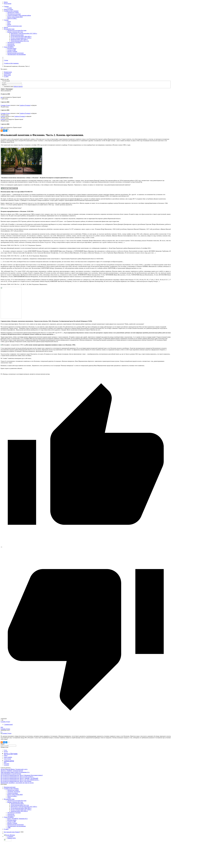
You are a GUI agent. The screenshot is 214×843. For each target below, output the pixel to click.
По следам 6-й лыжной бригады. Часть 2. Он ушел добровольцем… (20, 779)
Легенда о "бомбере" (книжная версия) (12, 770)
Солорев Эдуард (5, 105)
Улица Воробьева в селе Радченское (11, 773)
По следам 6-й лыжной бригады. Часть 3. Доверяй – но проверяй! (19, 778)
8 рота (5, 750)
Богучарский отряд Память (11, 832)
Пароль (4, 84)
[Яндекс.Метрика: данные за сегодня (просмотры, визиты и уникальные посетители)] (9, 835)
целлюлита (6, 765)
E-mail (4, 83)
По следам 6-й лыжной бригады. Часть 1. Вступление (16, 781)
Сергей (3, 116)
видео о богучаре (10, 753)
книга (5, 755)
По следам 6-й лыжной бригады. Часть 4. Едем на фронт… (17, 776)
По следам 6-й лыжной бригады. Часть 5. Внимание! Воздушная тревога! (22, 775)
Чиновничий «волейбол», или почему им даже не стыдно (17, 782)
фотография (6, 763)
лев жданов (7, 759)
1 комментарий (8, 724)
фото (5, 762)
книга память (8, 757)
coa (2, 97)
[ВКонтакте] (4, 131)
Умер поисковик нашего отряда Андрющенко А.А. (15, 772)
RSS (2, 727)
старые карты (9, 761)
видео (6, 751)
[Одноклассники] (2, 131)
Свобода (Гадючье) (25, 105)
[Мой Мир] (6, 131)
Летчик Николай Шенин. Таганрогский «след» (14, 769)
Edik (2, 127)
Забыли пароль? (18, 86)
